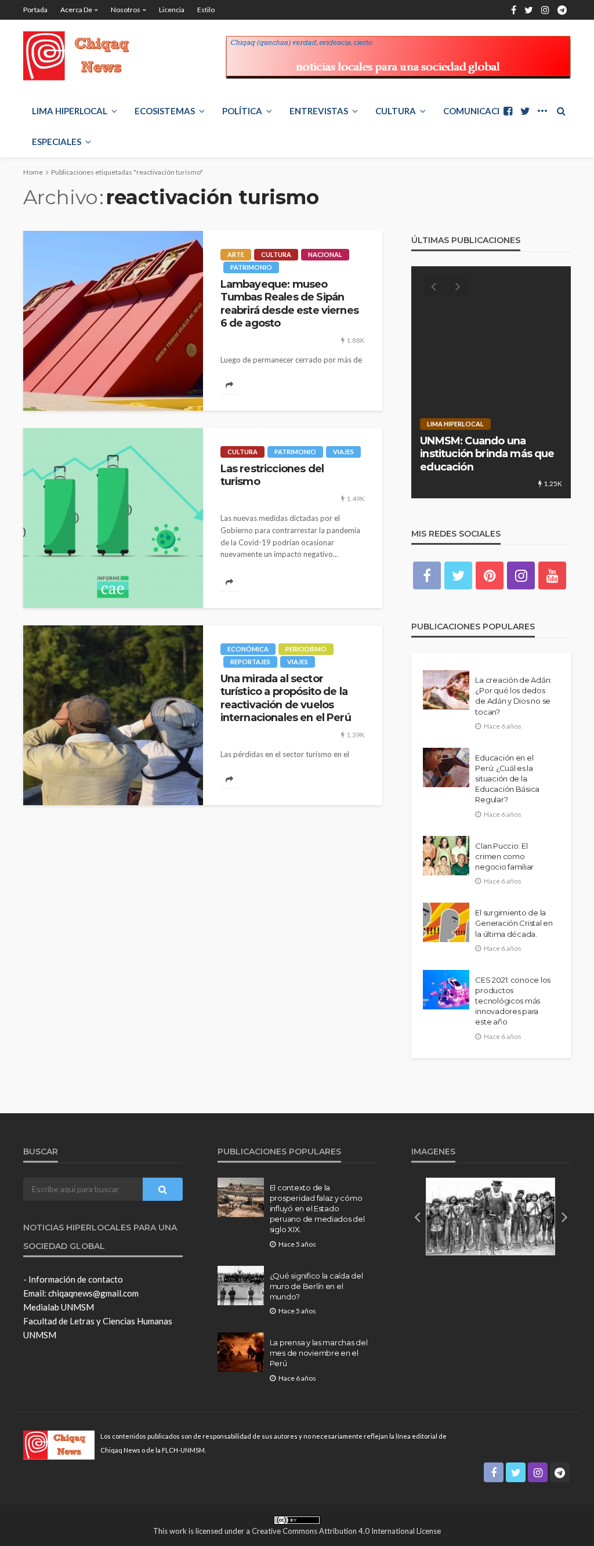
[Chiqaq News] (83, 56)
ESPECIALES (56, 141)
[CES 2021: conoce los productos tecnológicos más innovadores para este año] (446, 989)
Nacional (325, 254)
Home (33, 172)
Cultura (395, 111)
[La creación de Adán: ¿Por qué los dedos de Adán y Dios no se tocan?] (446, 689)
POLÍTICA (242, 111)
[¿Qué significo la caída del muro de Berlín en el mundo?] (241, 1285)
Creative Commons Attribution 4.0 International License (346, 1531)
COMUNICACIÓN (478, 111)
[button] (417, 1216)
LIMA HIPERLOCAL (69, 111)
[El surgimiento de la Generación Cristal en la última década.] (446, 922)
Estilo (206, 9)
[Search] (561, 111)
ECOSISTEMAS (165, 111)
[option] (491, 382)
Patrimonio (251, 267)
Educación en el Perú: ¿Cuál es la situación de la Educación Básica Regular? (507, 779)
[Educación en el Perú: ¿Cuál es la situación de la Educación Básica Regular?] (446, 767)
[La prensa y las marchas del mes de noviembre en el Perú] (241, 1352)
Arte (235, 254)
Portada (35, 9)
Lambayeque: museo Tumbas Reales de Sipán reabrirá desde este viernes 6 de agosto (289, 303)
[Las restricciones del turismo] (113, 518)
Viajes (343, 451)
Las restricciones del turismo (272, 474)
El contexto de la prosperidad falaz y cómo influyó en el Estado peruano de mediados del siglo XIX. (317, 1208)
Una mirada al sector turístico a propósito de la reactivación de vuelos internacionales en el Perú (285, 697)
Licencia (171, 9)
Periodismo (306, 649)
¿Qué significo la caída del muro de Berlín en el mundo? (316, 1286)
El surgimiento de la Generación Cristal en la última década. (514, 923)
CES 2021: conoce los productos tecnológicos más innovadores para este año (512, 1001)
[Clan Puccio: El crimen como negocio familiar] (446, 855)
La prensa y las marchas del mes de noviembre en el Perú (319, 1353)
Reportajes (250, 661)
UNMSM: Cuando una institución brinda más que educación (487, 454)
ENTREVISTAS (318, 111)
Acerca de (76, 9)
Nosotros (125, 9)
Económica (248, 649)
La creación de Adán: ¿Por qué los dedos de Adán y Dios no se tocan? (513, 695)
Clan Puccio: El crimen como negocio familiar (504, 856)
